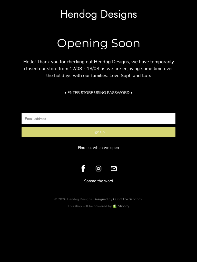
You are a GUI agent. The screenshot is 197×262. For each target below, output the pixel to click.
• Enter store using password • (98, 92)
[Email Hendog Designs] (114, 168)
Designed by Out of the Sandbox (117, 199)
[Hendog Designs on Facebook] (83, 168)
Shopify (123, 206)
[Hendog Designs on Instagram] (98, 168)
